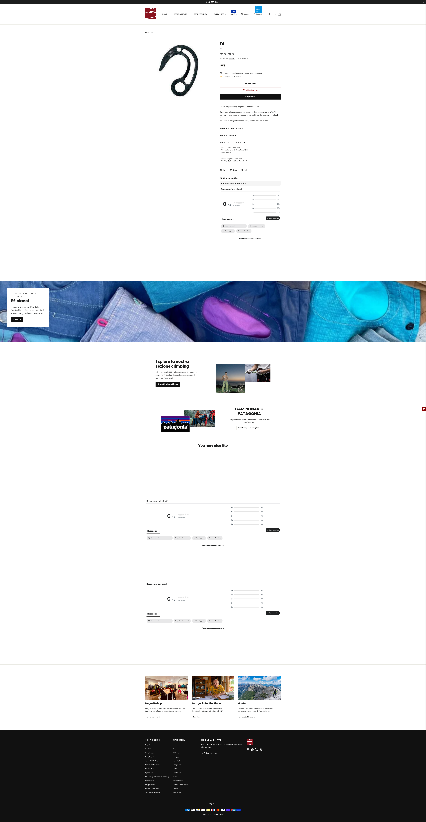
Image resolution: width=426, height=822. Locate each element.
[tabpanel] (250, 243)
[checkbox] (243, 231)
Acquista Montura (247, 717)
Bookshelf (176, 761)
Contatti (148, 749)
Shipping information (232, 128)
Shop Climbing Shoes (168, 384)
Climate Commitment (180, 784)
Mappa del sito (150, 784)
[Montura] (259, 688)
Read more (197, 717)
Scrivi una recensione (273, 218)
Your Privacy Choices (152, 792)
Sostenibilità (149, 781)
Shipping (232, 58)
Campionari (177, 765)
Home (147, 32)
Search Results (178, 781)
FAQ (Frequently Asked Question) (157, 777)
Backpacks (176, 757)
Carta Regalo (149, 753)
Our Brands (177, 773)
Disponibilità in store (234, 142)
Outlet (175, 769)
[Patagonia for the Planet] (213, 688)
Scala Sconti (149, 757)
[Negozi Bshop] (166, 688)
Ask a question (228, 135)
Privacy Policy (150, 769)
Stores (175, 777)
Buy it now (250, 96)
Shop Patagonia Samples (248, 428)
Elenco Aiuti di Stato (152, 788)
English (211, 803)
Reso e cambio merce (152, 765)
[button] (265, 195)
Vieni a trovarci (153, 717)
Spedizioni (149, 773)
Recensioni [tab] (228, 219)
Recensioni (177, 792)
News (175, 749)
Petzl (222, 39)
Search (147, 745)
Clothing (176, 753)
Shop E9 (17, 319)
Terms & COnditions (152, 761)
